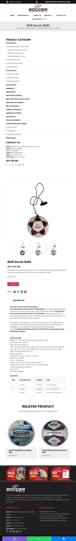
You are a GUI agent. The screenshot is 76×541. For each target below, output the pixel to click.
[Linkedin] (14, 531)
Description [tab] (18, 300)
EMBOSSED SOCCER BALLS (15, 102)
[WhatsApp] (39, 538)
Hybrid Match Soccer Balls (15, 53)
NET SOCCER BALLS (12, 106)
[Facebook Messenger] (63, 538)
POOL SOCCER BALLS (13, 120)
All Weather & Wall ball (14, 134)
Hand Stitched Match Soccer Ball (17, 50)
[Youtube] (17, 531)
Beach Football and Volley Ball (20, 451)
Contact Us (61, 15)
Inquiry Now (13, 284)
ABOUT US (37, 15)
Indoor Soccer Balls (13, 74)
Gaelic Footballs (12, 127)
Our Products (23, 15)
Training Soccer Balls (13, 59)
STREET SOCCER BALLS (14, 109)
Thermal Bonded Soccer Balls (16, 56)
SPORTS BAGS (11, 138)
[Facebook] (7, 531)
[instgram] (20, 531)
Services (47, 15)
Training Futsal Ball (13, 81)
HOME (12, 15)
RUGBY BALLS (11, 92)
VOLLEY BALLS (11, 85)
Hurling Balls (11, 131)
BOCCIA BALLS (11, 116)
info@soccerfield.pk (15, 2)
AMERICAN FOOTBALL (13, 113)
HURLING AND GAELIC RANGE (16, 124)
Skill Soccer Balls (12, 67)
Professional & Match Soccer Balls (17, 46)
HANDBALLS (10, 88)
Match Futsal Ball (12, 77)
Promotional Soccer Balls (15, 63)
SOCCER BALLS (11, 43)
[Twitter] (10, 531)
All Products (37, 19)
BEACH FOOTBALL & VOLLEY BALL (18, 99)
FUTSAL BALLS (11, 70)
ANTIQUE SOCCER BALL (14, 95)
